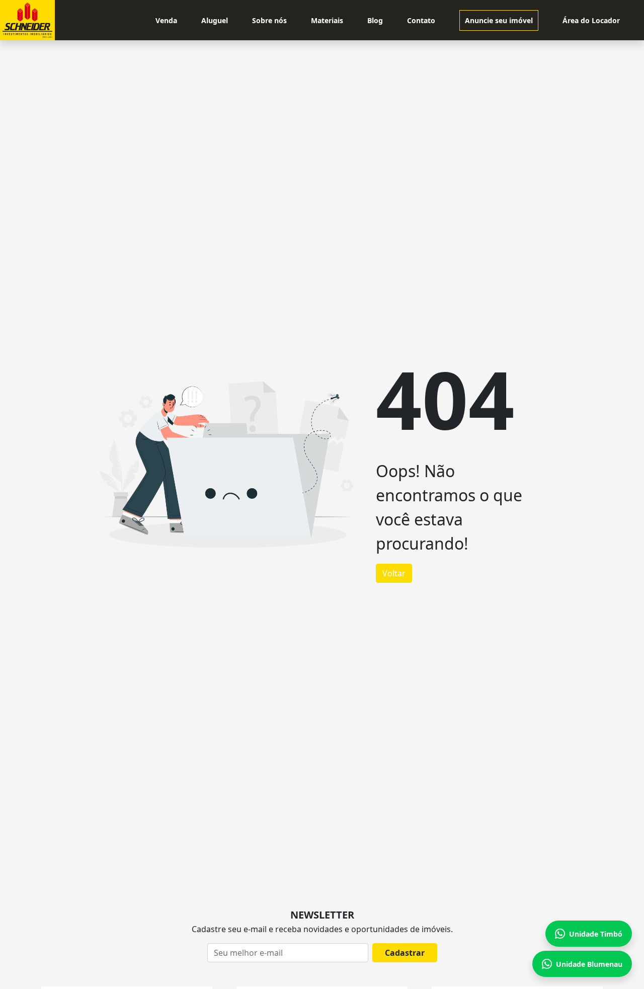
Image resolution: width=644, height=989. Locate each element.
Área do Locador (591, 20)
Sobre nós (269, 20)
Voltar (394, 573)
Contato (421, 20)
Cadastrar (405, 952)
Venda (166, 20)
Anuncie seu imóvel (499, 20)
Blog (375, 20)
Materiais (327, 20)
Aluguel (214, 20)
